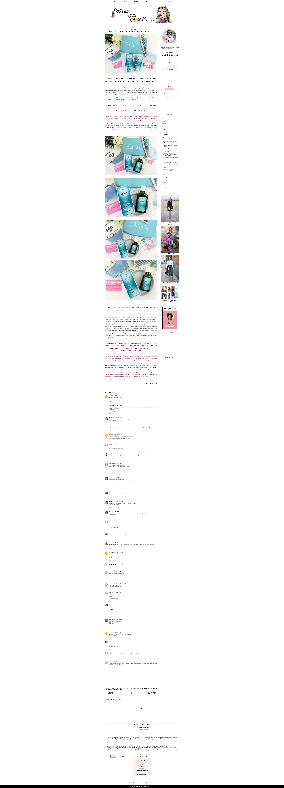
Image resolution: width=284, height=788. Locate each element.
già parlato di (132, 121)
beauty (108, 386)
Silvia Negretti (111, 463)
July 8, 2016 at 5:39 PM (118, 552)
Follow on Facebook (153, 688)
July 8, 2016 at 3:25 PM (118, 501)
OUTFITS (136, 1)
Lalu (109, 511)
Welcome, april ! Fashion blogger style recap (170, 301)
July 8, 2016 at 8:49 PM (117, 619)
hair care (131, 386)
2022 (163, 118)
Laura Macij (111, 434)
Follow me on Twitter (118, 689)
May (164, 174)
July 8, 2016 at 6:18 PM (116, 571)
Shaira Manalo (111, 552)
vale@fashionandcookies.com (170, 65)
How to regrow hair (153, 663)
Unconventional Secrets (113, 583)
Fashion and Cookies (125, 386)
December (165, 129)
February (164, 179)
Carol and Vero (111, 564)
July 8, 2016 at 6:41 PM (121, 583)
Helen (110, 477)
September (165, 134)
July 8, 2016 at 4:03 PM (115, 511)
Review (135, 386)
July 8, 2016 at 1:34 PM (118, 463)
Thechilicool (111, 623)
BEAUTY (147, 1)
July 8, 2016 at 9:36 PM (116, 632)
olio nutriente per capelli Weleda (146, 365)
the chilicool (111, 619)
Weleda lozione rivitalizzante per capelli (148, 386)
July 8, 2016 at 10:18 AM (117, 405)
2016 (163, 128)
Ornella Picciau (111, 542)
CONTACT (170, 1)
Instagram (110, 625)
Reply (110, 401)
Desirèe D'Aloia (111, 395)
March (164, 177)
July (163, 137)
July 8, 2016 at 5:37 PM (119, 542)
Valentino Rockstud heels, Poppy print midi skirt (170, 283)
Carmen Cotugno (112, 453)
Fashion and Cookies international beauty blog (126, 379)
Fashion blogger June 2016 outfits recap (170, 170)
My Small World (111, 428)
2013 (163, 185)
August (164, 135)
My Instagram (111, 613)
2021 (163, 120)
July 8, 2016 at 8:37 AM (119, 395)
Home (131, 693)
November (165, 131)
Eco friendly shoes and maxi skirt (168, 169)
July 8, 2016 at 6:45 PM (116, 592)
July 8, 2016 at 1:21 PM (115, 444)
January (164, 180)
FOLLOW (158, 1)
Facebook (110, 624)
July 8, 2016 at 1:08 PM (118, 434)
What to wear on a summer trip (168, 153)
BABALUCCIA (111, 501)
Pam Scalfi (110, 417)
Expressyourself (111, 609)
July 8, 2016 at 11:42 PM (115, 641)
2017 (163, 126)
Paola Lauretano (112, 604)
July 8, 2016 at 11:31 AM (117, 417)
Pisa (109, 641)
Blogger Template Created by (142, 786)
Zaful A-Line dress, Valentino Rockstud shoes (170, 223)
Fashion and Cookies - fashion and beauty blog (140, 782)
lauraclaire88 (111, 521)
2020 (163, 121)
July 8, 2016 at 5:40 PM (119, 564)
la (134, 123)
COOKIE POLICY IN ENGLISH (142, 729)
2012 (163, 187)
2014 (163, 184)
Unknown (110, 571)
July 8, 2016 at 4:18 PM (118, 521)
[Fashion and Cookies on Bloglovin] (169, 89)
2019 (163, 123)
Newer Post (111, 693)
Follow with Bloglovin (145, 688)
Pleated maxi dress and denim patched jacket (170, 162)
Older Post (152, 693)
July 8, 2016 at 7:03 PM (119, 604)
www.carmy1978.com (112, 457)
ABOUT (125, 1)
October (164, 132)
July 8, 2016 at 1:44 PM (115, 477)
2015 (163, 182)
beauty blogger (118, 386)
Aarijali (110, 661)
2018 (163, 124)
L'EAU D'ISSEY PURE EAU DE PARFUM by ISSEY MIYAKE (170, 155)
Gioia (110, 444)
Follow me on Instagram (109, 689)
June (164, 172)
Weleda (138, 386)
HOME (114, 1)
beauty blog (112, 386)
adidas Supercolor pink (169, 253)
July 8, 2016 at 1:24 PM (119, 453)
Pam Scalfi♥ (114, 420)
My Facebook (111, 611)
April (164, 175)
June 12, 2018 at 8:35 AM (116, 661)
